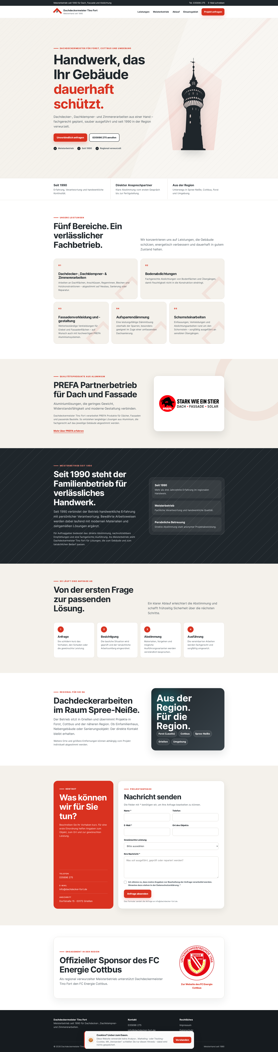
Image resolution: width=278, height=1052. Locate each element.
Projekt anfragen (213, 11)
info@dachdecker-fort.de (73, 887)
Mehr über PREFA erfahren (69, 430)
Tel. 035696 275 (197, 3)
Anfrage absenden (137, 893)
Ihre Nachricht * (132, 854)
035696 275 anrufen (104, 137)
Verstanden (182, 1039)
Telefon (176, 810)
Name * (127, 810)
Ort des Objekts (180, 825)
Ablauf (176, 11)
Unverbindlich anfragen (70, 137)
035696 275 (66, 876)
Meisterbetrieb (161, 11)
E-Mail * (128, 825)
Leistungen (143, 11)
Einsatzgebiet (190, 11)
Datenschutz (186, 1030)
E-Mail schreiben (216, 3)
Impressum (185, 1025)
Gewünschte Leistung (135, 840)
